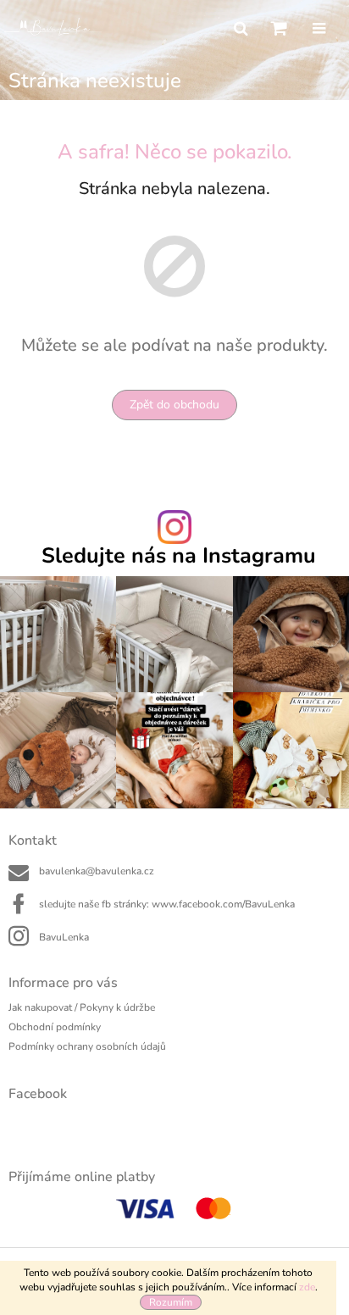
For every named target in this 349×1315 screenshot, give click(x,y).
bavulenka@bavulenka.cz (96, 871)
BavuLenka (64, 937)
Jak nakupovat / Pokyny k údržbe (81, 1007)
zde (307, 1287)
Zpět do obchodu (174, 405)
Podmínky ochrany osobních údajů (87, 1046)
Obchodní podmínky (54, 1027)
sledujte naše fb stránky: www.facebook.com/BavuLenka (167, 904)
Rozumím (170, 1302)
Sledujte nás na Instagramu (179, 556)
